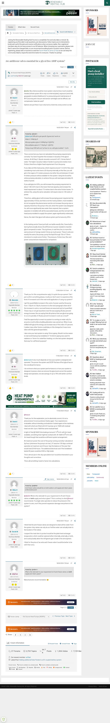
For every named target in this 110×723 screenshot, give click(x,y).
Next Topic (69, 616)
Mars (93, 264)
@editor (26, 91)
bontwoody (100, 477)
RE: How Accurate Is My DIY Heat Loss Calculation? (98, 205)
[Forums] (8, 33)
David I (14, 98)
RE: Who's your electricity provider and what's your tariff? (98, 341)
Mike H (14, 490)
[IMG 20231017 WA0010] (46, 265)
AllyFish (20, 76)
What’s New (21, 27)
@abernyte (28, 136)
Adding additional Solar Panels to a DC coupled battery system (40, 660)
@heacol (27, 415)
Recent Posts (35, 27)
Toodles (94, 370)
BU (15, 138)
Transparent (96, 197)
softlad (28, 657)
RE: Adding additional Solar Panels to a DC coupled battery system (98, 187)
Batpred (94, 300)
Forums (10, 27)
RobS (96, 481)
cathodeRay (96, 232)
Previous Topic (59, 616)
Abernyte (15, 300)
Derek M (15, 532)
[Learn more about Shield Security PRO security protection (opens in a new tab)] (3, 719)
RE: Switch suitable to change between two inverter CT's (97, 271)
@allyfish (27, 496)
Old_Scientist (96, 351)
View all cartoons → (90, 168)
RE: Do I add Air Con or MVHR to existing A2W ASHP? (97, 409)
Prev (71, 67)
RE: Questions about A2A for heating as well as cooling (98, 359)
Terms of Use (103, 686)
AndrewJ (95, 216)
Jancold (94, 281)
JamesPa (95, 388)
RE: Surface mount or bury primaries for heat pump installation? (98, 240)
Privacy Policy (93, 686)
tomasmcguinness (98, 248)
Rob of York (96, 314)
